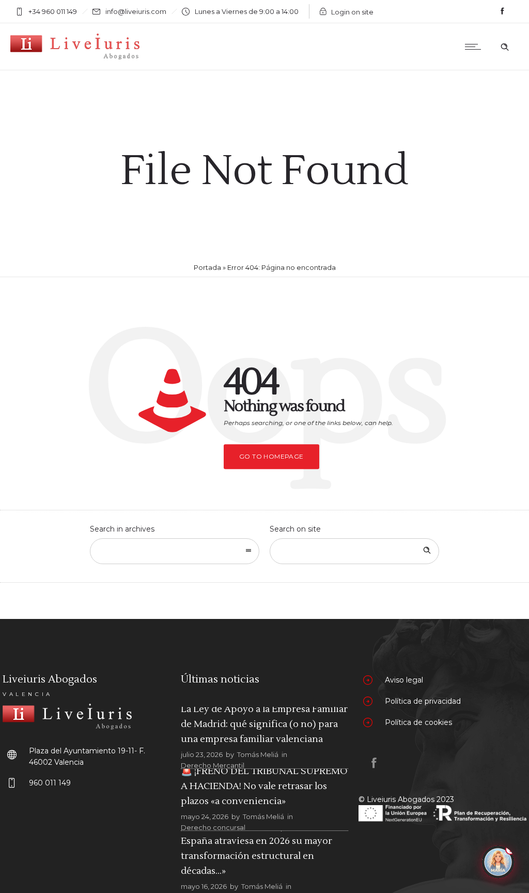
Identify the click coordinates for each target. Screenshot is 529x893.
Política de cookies (418, 722)
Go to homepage (271, 456)
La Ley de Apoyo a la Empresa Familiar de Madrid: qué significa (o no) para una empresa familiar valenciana (264, 724)
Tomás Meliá (257, 754)
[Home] (74, 57)
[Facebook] (502, 11)
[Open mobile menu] (475, 46)
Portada (207, 267)
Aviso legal (404, 680)
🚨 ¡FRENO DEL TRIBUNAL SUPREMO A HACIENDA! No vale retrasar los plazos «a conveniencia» (264, 786)
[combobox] (174, 551)
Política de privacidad (423, 701)
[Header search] (504, 47)
